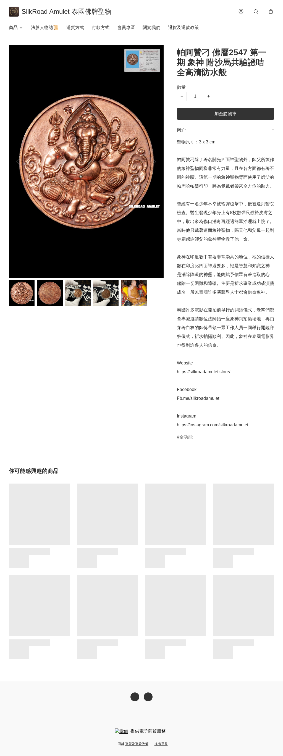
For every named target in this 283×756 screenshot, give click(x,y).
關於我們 (151, 27)
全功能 (186, 437)
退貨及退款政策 (183, 27)
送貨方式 (75, 27)
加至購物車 (225, 113)
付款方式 (100, 27)
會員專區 (126, 27)
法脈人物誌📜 (45, 27)
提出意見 (161, 744)
